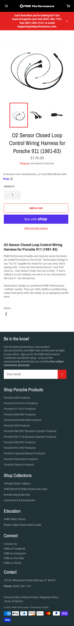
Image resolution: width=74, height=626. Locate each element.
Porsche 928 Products (17, 425)
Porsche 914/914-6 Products (21, 403)
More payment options (36, 228)
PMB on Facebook (14, 548)
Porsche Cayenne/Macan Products (24, 453)
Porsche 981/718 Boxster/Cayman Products (30, 436)
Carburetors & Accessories (19, 500)
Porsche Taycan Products (19, 464)
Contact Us (10, 543)
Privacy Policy (12, 597)
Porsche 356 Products (17, 397)
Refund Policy (30, 597)
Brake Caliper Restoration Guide (22, 524)
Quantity (9, 186)
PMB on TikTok (12, 562)
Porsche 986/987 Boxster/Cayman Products (30, 431)
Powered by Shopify (39, 607)
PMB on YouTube (14, 558)
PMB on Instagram (15, 553)
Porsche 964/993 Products (20, 414)
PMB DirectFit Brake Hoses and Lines (25, 489)
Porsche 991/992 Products (20, 447)
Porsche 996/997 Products (20, 442)
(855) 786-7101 (17, 586)
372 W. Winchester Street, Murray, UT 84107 (30, 580)
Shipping (24, 163)
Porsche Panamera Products (21, 459)
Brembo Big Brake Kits (17, 494)
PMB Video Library (15, 519)
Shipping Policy (48, 597)
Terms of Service (13, 601)
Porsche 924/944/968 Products (22, 420)
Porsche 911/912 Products (20, 408)
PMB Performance (20, 607)
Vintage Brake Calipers (17, 483)
